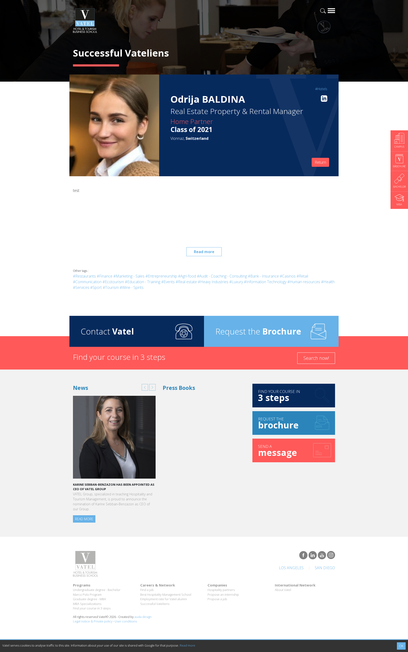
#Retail (302, 276)
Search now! (316, 358)
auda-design (143, 617)
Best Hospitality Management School (165, 594)
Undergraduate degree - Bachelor (96, 590)
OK (401, 646)
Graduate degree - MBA (89, 599)
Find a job (147, 590)
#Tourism (111, 287)
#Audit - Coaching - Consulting (222, 276)
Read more (204, 251)
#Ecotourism (113, 281)
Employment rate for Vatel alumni (163, 599)
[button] (145, 387)
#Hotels (321, 89)
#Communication (87, 281)
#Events (168, 281)
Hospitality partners (221, 590)
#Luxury (236, 281)
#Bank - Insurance (263, 276)
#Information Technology (265, 281)
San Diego (325, 567)
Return (320, 162)
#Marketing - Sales (128, 276)
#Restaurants (84, 276)
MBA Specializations (87, 604)
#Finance (104, 276)
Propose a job (217, 599)
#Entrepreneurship (161, 276)
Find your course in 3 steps (91, 608)
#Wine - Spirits (132, 287)
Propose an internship (223, 594)
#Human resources (303, 281)
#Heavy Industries (213, 281)
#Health (328, 281)
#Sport (96, 287)
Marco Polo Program (87, 594)
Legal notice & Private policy (92, 621)
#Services (81, 287)
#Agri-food (187, 276)
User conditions (126, 621)
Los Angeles (291, 567)
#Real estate (186, 281)
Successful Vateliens (154, 604)
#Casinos (288, 276)
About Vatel (283, 590)
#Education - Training (142, 281)
